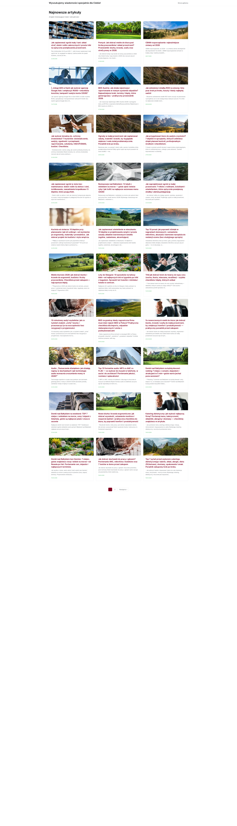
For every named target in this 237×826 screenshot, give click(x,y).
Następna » (123, 489)
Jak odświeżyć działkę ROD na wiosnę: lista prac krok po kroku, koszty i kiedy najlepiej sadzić (165, 90)
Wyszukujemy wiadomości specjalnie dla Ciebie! (75, 3)
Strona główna (183, 3)
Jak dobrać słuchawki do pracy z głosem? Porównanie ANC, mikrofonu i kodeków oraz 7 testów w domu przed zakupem (117, 461)
